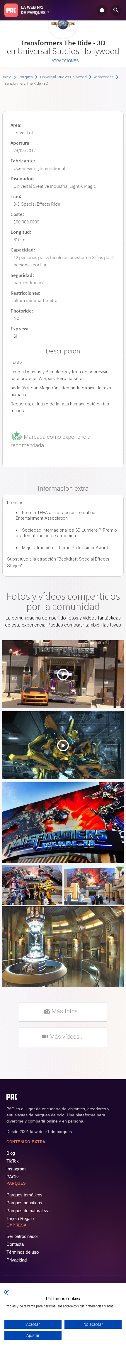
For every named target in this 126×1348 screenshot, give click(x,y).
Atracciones (103, 77)
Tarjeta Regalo (20, 1218)
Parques (25, 77)
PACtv (12, 1176)
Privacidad (16, 1259)
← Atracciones (63, 61)
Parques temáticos (24, 1194)
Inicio (7, 77)
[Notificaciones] (102, 10)
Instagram (16, 1168)
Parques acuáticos (24, 1202)
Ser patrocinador (22, 1236)
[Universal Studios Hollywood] (63, 37)
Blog (10, 1153)
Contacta (15, 1244)
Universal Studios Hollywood (63, 77)
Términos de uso (22, 1252)
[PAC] (11, 10)
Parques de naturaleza (28, 1210)
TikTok (12, 1160)
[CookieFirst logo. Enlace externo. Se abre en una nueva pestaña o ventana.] (6, 1292)
